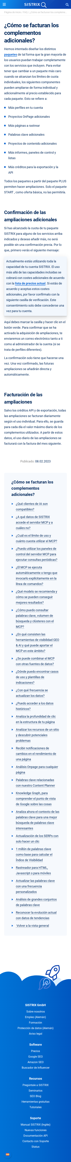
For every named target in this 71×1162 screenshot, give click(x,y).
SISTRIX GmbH (35, 1005)
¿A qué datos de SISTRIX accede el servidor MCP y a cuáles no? (34, 522)
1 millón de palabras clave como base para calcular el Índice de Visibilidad (34, 854)
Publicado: (27, 461)
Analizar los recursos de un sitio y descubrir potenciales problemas (37, 735)
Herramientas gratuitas (35, 1101)
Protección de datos (36, 1028)
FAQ (25, 12)
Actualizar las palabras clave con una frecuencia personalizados (35, 886)
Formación (35, 1022)
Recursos (35, 1078)
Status (35, 1146)
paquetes (10, 54)
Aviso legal (35, 1033)
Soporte (35, 1118)
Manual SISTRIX (35, 1124)
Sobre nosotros (35, 1011)
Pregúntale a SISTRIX (36, 1085)
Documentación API (35, 1135)
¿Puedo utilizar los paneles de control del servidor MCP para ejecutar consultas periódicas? (36, 554)
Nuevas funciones (36, 1130)
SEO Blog (35, 1096)
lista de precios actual (30, 283)
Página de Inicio (12, 12)
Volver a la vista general (32, 925)
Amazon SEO (36, 1062)
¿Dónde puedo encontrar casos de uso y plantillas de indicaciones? (37, 677)
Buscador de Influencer (35, 1067)
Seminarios (35, 1090)
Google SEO (35, 1056)
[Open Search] (67, 4)
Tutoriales (35, 1107)
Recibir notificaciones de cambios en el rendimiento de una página (36, 753)
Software (35, 1044)
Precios (35, 1051)
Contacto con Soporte (35, 1141)
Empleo (35, 1017)
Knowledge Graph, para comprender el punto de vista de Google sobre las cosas (36, 798)
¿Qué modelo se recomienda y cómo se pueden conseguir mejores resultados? (36, 597)
